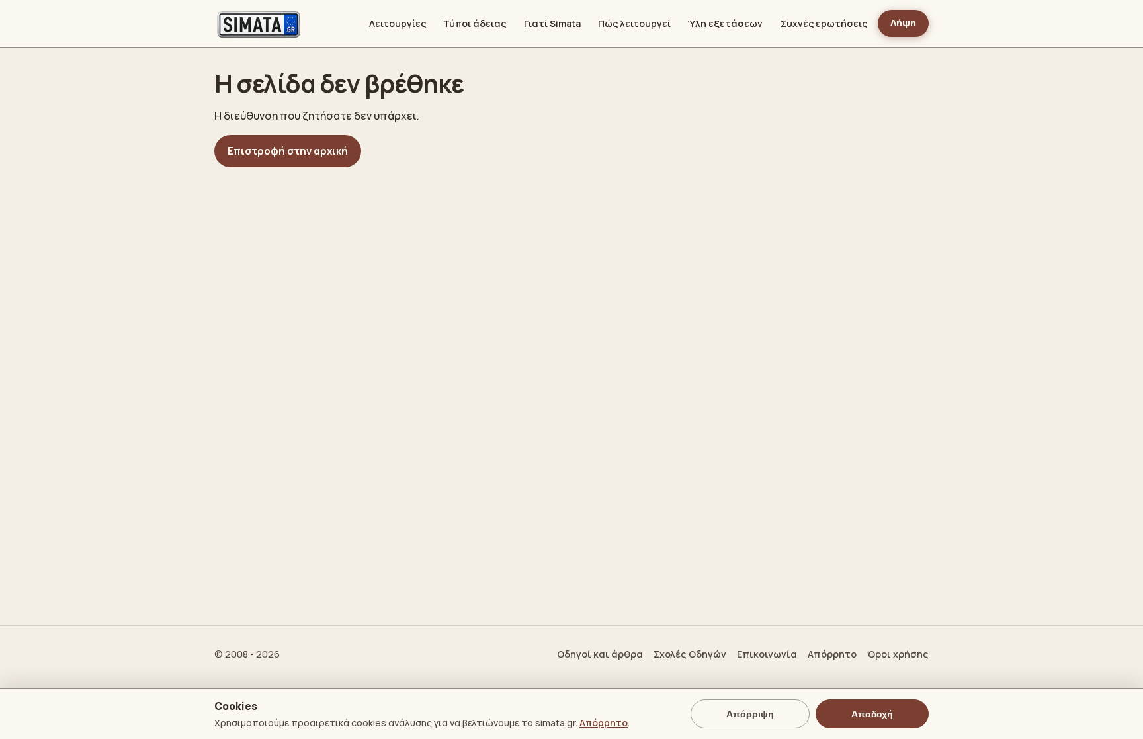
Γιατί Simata (552, 23)
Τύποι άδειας (474, 23)
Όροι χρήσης (898, 654)
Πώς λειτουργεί (634, 23)
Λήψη (903, 23)
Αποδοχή (872, 714)
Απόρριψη (750, 714)
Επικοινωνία (767, 654)
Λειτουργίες (397, 23)
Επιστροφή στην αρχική (288, 151)
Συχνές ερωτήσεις (824, 23)
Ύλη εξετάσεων (725, 23)
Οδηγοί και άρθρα (600, 654)
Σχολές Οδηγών (690, 654)
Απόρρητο (832, 654)
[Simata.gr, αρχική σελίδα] (258, 23)
